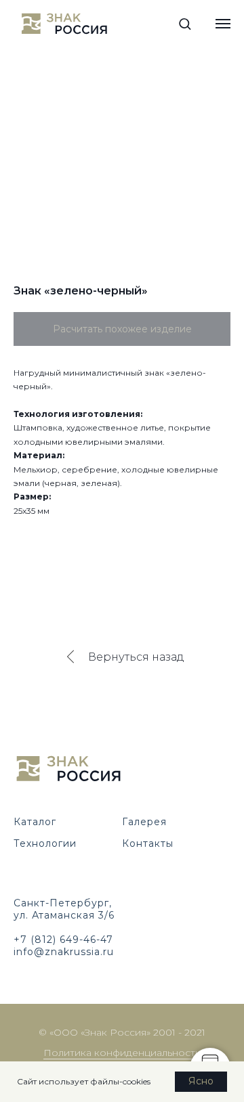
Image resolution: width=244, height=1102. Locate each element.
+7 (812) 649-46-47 (63, 939)
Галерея (144, 822)
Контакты (148, 843)
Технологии (45, 843)
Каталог (35, 822)
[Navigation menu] (223, 23)
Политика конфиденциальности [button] (122, 1052)
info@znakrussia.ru (64, 952)
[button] (184, 23)
